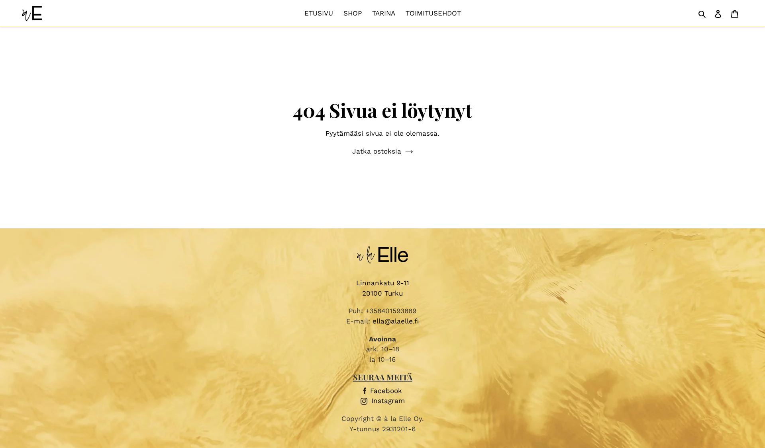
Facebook (386, 391)
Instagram (388, 401)
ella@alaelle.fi (396, 321)
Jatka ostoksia (376, 151)
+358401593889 (390, 311)
